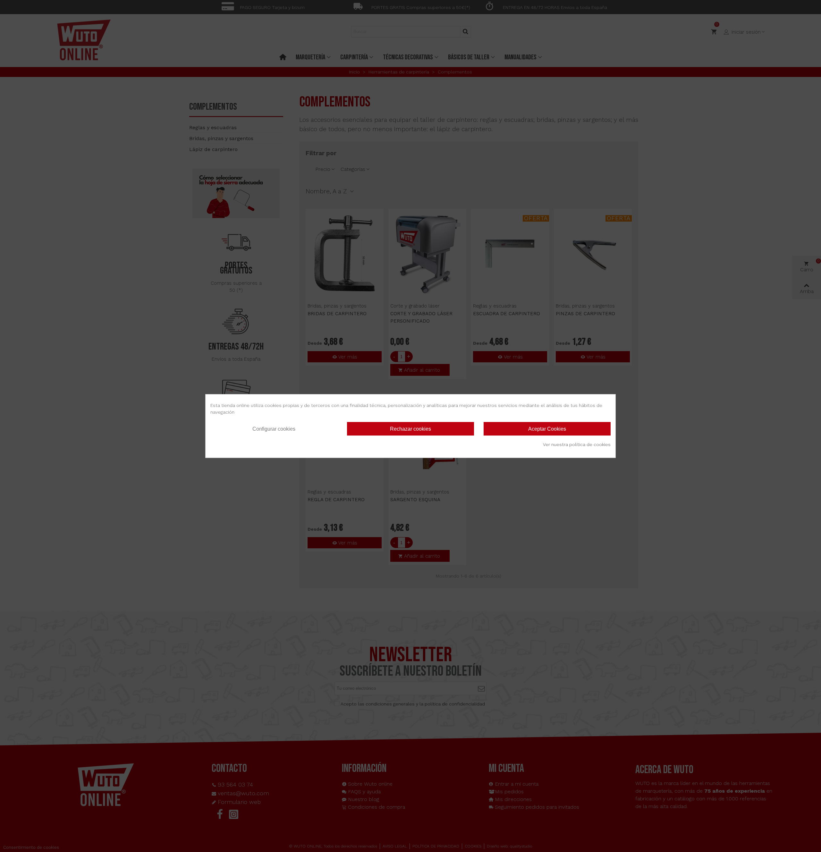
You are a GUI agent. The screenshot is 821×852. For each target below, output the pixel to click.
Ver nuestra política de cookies (577, 444)
